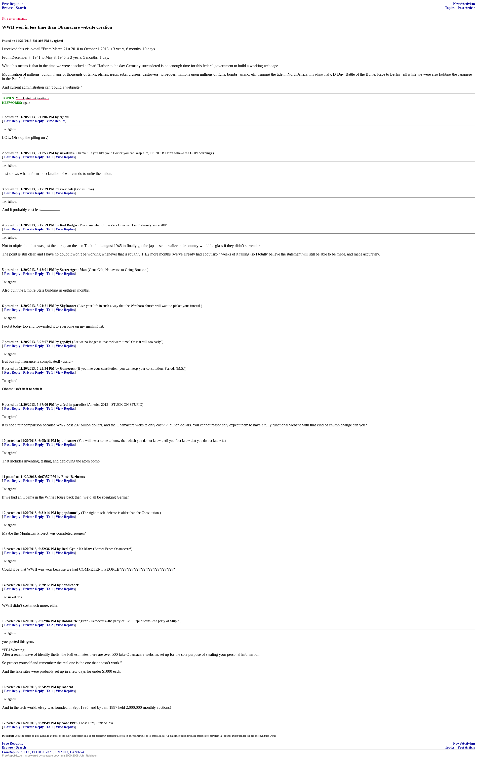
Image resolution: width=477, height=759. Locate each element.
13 (3, 549)
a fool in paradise (73, 404)
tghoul (64, 117)
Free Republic (12, 4)
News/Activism (464, 4)
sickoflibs (67, 153)
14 (3, 585)
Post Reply (12, 121)
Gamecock (68, 368)
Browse (7, 8)
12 (3, 513)
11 (3, 477)
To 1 (49, 157)
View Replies (55, 121)
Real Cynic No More (77, 549)
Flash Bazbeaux (73, 477)
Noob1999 (69, 723)
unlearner (69, 441)
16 (3, 687)
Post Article (466, 8)
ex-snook (66, 189)
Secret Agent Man (73, 270)
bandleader (70, 585)
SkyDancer (68, 306)
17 (3, 723)
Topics (449, 8)
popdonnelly (71, 513)
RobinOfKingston (75, 621)
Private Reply (33, 121)
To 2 (49, 625)
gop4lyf (65, 342)
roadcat (67, 687)
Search (21, 8)
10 (3, 441)
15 (3, 621)
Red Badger (69, 225)
